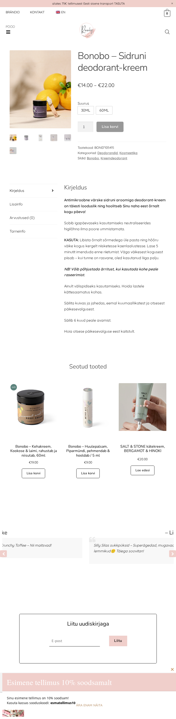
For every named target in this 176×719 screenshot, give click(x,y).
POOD (10, 27)
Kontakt (37, 12)
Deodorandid (107, 153)
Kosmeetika (128, 153)
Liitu (118, 640)
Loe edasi (142, 470)
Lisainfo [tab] (16, 204)
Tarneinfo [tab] (17, 231)
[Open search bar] (167, 32)
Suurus (83, 103)
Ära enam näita (89, 705)
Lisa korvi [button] (33, 473)
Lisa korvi (110, 126)
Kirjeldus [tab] (17, 190)
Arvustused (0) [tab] (22, 217)
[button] (8, 32)
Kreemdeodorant (114, 158)
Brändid (13, 12)
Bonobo (93, 158)
